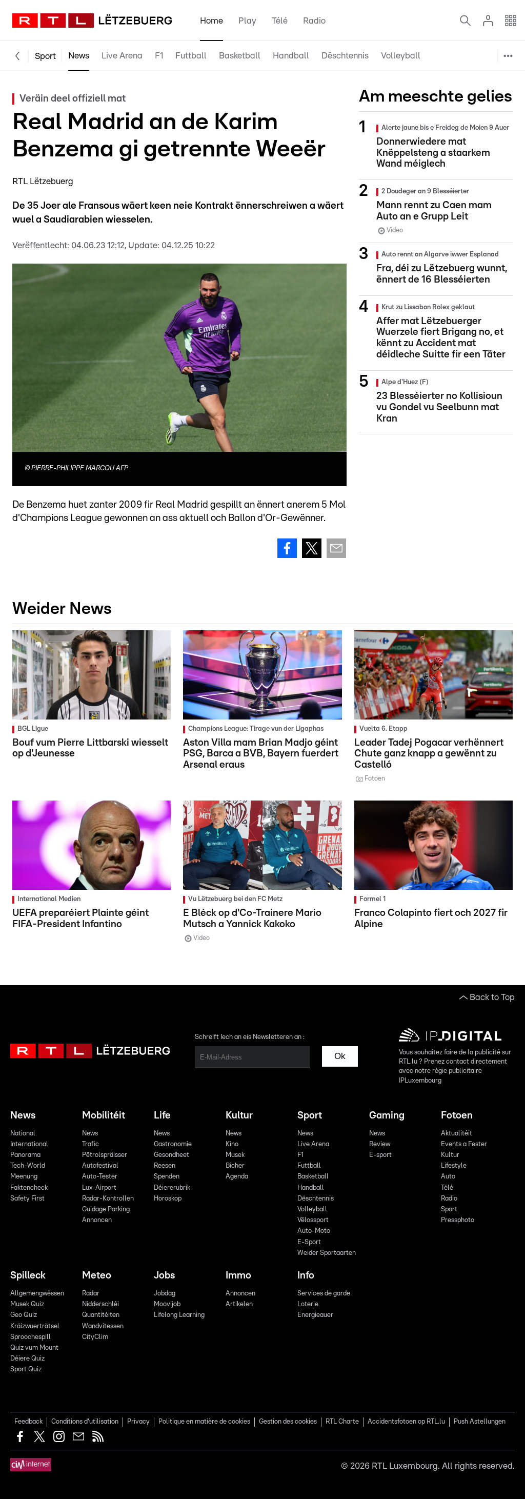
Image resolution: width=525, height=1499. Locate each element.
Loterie (307, 1304)
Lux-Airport (99, 1188)
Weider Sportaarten (470, 156)
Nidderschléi (100, 1304)
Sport (45, 56)
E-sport (380, 1155)
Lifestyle (454, 1166)
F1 (159, 55)
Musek (235, 1155)
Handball (291, 55)
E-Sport (447, 132)
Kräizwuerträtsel (34, 1326)
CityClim (95, 1337)
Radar (90, 1293)
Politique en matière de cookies (204, 1421)
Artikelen (239, 1304)
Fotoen (457, 1116)
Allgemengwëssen (37, 1293)
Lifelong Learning (179, 1315)
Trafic (90, 1144)
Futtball (191, 55)
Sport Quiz (26, 1369)
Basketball (239, 55)
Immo (238, 1276)
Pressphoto (457, 1220)
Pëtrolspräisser (104, 1155)
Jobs (164, 1276)
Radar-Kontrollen (108, 1198)
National (22, 1133)
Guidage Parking (106, 1209)
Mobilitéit (103, 1116)
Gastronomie (173, 1144)
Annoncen (97, 1220)
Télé (280, 20)
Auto (448, 1176)
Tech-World (27, 1166)
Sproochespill (30, 1337)
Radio (314, 20)
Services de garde (323, 1293)
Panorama (25, 1155)
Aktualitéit (456, 1133)
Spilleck (28, 1276)
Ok (340, 1056)
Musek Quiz (27, 1304)
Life (162, 1116)
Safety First (27, 1198)
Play (247, 20)
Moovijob (167, 1304)
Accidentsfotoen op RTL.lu (406, 1421)
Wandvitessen (103, 1326)
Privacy (138, 1421)
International (29, 1144)
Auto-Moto (453, 107)
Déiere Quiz (27, 1358)
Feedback (28, 1421)
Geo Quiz (23, 1315)
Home (211, 20)
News (78, 55)
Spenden (166, 1176)
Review (379, 1144)
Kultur (239, 1116)
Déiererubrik (172, 1188)
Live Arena (122, 55)
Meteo (96, 1276)
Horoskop (167, 1198)
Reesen (164, 1166)
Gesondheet (171, 1155)
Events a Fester (464, 1144)
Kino (232, 1144)
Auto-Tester (99, 1176)
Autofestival (100, 1166)
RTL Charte (342, 1421)
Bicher (235, 1166)
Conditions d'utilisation (84, 1421)
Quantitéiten (100, 1315)
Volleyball (400, 55)
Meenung (23, 1176)
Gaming (387, 1116)
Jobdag (164, 1293)
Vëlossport (452, 82)
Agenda (237, 1176)
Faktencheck (29, 1188)
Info (305, 1276)
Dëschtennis (345, 55)
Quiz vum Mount (34, 1348)
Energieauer (315, 1315)
